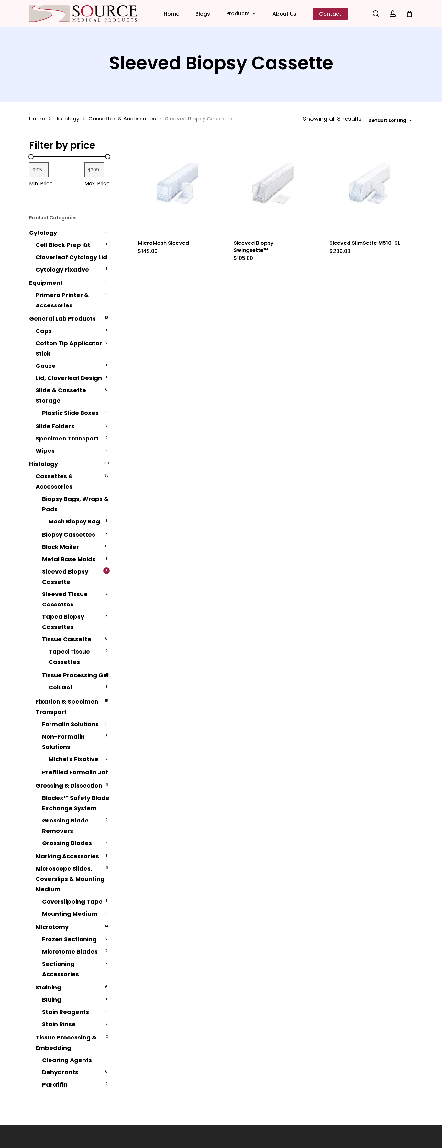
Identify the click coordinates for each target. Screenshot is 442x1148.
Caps (44, 331)
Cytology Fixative (62, 269)
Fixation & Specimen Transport (67, 707)
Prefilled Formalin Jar (75, 772)
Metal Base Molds (68, 559)
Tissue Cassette (66, 639)
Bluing (51, 1000)
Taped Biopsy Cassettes (63, 622)
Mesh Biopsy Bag (74, 521)
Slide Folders (55, 426)
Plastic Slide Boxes (70, 413)
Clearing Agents (67, 1060)
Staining (48, 987)
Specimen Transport (67, 438)
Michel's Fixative (73, 759)
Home (37, 118)
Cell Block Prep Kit (63, 245)
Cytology (43, 233)
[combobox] (390, 120)
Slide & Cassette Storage (61, 395)
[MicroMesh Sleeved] (175, 186)
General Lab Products (62, 319)
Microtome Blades (70, 951)
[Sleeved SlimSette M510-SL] (366, 186)
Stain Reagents (65, 1012)
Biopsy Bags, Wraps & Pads (75, 504)
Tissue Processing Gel (75, 675)
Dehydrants (60, 1072)
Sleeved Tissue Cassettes (65, 599)
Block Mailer (60, 547)
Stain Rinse (59, 1024)
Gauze (46, 366)
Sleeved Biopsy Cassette (65, 576)
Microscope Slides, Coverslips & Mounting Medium (70, 878)
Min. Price (41, 183)
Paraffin (55, 1085)
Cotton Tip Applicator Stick (69, 348)
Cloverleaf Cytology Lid (71, 257)
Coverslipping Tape (72, 901)
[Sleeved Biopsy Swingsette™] (271, 186)
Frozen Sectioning (69, 939)
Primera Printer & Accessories (62, 300)
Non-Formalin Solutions (63, 741)
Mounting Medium (69, 914)
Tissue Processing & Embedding (66, 1042)
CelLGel (60, 687)
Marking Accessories (67, 856)
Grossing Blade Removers (65, 825)
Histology (66, 118)
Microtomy (52, 927)
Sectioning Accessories (60, 969)
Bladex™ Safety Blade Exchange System (75, 803)
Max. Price (97, 183)
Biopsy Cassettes (68, 535)
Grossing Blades (67, 843)
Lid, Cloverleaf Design (69, 378)
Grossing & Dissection (69, 785)
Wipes (45, 451)
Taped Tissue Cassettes (69, 656)
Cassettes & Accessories (122, 118)
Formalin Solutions (70, 724)
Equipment (46, 283)
